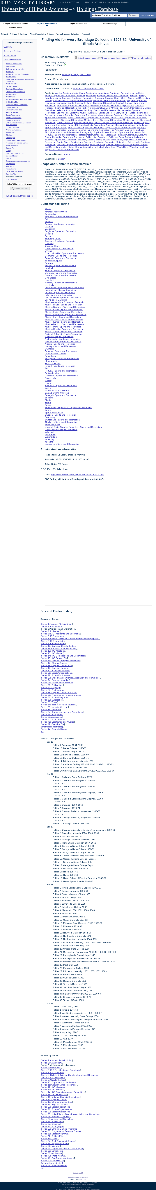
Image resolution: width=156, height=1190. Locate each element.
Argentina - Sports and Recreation (114, 93)
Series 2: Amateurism (51, 626)
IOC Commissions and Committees (19, 99)
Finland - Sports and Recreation (99, 103)
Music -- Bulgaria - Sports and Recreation (77, 115)
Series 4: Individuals (50, 631)
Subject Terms (10, 55)
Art (133, 93)
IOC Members (11, 77)
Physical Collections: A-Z (47, 23)
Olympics (72, 130)
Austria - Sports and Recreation (60, 95)
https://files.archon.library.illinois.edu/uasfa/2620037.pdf (77, 474)
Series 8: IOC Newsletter (53, 641)
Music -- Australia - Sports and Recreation (100, 113)
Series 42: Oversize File (52, 724)
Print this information (141, 58)
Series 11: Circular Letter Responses (58, 648)
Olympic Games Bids (14, 110)
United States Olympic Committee (77, 147)
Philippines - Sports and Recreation (62, 132)
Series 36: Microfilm (50, 709)
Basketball (91, 95)
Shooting (82, 139)
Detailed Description (12, 60)
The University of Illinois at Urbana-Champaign (84, 1189)
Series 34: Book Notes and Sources (58, 704)
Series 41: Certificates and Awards (57, 722)
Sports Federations (13, 115)
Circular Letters (11, 86)
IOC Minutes (10, 97)
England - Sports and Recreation (60, 258)
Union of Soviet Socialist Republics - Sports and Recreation (73, 427)
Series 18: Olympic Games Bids (56, 665)
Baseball (80, 95)
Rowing (143, 135)
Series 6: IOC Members (52, 636)
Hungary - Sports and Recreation (61, 108)
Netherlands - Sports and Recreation (62, 339)
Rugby (48, 137)
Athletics (140, 93)
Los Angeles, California (68, 113)
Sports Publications (13, 120)
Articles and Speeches (14, 130)
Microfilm (9, 158)
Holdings (23, 34)
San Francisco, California (105, 137)
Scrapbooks (10, 164)
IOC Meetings (11, 94)
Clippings (9, 135)
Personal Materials (13, 127)
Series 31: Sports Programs (54, 697)
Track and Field (97, 144)
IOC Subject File (12, 102)
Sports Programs (12, 145)
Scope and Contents (12, 51)
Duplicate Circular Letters (15, 89)
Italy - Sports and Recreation (102, 110)
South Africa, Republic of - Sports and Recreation (68, 407)
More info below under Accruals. (88, 88)
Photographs (10, 138)
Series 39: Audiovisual (51, 717)
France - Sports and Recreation (60, 270)
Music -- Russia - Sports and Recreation (113, 122)
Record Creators (15, 28)
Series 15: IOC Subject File (54, 658)
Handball (139, 105)
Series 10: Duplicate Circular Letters (58, 646)
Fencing (79, 103)
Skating (91, 139)
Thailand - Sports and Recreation (73, 144)
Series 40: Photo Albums (53, 719)
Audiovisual (10, 166)
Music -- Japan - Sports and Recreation (64, 120)
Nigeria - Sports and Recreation (120, 127)
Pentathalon (139, 130)
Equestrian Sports (65, 103)
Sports (60, 142)
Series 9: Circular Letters (53, 643)
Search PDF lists (147, 15)
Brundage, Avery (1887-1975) (76, 74)
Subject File (10, 148)
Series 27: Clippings (50, 687)
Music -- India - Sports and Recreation (63, 312)
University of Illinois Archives (35, 9)
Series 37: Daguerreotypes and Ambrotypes (62, 712)
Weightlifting (122, 147)
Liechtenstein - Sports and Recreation (63, 297)
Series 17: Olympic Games (54, 663)
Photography (86, 132)
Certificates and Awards (14, 171)
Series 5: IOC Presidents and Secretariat (60, 633)
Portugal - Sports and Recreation (61, 135)
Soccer (106, 139)
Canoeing (99, 98)
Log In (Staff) (78, 1173)
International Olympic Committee (60, 290)
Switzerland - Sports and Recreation (62, 419)
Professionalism (85, 135)
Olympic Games (12, 107)
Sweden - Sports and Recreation (99, 142)
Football (120, 103)
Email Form (82, 1179)
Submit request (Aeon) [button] (88, 58)
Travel (8, 151)
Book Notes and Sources (15, 153)
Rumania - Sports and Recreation (68, 137)
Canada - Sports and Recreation (77, 98)
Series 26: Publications (52, 685)
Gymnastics (128, 105)
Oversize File (11, 174)
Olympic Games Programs (16, 140)
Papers (66, 154)
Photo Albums (11, 169)
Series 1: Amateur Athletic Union (56, 624)
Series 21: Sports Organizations (56, 673)
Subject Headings (110, 23)
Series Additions (12, 179)
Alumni (51, 34)
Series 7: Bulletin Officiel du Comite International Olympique (70, 638)
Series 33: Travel (49, 702)
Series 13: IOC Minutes (52, 653)
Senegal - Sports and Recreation (60, 139)
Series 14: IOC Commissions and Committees (63, 655)
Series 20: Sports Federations (55, 670)
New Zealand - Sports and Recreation (86, 127)
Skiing (99, 139)
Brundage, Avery (53, 98)
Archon (75, 1187)
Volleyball (99, 147)
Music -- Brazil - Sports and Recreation (63, 304)
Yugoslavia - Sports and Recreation (62, 149)
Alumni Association (38, 34)
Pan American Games (121, 130)
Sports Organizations (13, 118)
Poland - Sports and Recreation (125, 132)
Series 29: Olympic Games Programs (59, 692)
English (61, 159)
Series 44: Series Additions (54, 729)
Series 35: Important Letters (54, 707)
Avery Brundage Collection (68, 34)
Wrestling (133, 147)
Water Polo (110, 147)
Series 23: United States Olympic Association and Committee (70, 678)
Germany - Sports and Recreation (73, 105)
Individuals (10, 72)
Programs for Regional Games (17, 143)
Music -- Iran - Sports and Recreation (128, 117)
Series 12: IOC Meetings (53, 651)
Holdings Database (97, 9)
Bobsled (133, 95)
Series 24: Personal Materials (55, 680)
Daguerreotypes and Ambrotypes (18, 161)
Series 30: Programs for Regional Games (61, 695)
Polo (144, 132)
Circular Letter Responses (15, 92)
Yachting (144, 147)
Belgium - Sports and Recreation (112, 95)
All (42, 731)
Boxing (142, 95)
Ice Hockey (83, 108)
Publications (10, 132)
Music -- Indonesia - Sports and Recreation (88, 117)
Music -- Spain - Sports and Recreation (63, 331)
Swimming (121, 142)
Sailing (89, 137)
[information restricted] (52, 726)
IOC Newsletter (11, 84)
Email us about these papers (19, 196)
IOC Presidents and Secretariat (17, 74)
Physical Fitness (101, 132)
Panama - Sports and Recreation (94, 130)
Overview (8, 47)
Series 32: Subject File (52, 700)
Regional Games (12, 112)
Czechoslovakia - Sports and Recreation (72, 100)
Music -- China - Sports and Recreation (116, 115)
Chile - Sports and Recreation (135, 98)
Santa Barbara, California (131, 137)
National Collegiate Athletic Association (86, 125)
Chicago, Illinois (112, 98)
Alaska (58, 93)
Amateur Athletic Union (14, 64)
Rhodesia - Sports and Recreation (110, 135)
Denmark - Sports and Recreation (109, 100)
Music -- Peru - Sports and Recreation (75, 122)
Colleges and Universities (15, 69)
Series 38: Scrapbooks (52, 714)
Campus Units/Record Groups (16, 23)
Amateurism (10, 66)
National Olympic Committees (17, 105)
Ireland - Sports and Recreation (72, 110)
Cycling (48, 100)
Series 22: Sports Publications (55, 675)
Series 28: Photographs (52, 690)
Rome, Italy (133, 135)
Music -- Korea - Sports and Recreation (103, 120)
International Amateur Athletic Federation (109, 108)
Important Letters (12, 156)
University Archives (9, 34)
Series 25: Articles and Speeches (57, 682)
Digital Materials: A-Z (78, 23)
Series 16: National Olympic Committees (60, 660)
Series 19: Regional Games (54, 668)
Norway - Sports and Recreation (60, 346)
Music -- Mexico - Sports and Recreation (64, 324)
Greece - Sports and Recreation (105, 105)
